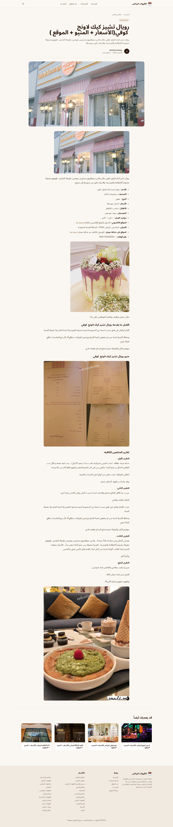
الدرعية (82, 807)
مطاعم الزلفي (80, 797)
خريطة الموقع (114, 790)
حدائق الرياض (46, 810)
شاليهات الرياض (45, 784)
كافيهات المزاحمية (45, 797)
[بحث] (23, 4)
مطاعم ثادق (47, 794)
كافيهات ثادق (46, 804)
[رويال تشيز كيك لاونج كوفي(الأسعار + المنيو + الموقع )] (86, 152)
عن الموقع (73, 4)
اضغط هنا (74, 232)
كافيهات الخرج (80, 800)
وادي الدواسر (80, 804)
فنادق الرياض (46, 800)
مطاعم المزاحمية (45, 777)
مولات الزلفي (46, 807)
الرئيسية (94, 4)
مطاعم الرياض (80, 777)
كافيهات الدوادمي (45, 790)
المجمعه (82, 790)
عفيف (83, 810)
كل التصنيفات (113, 781)
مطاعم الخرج (80, 787)
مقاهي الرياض (116, 14)
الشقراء (48, 787)
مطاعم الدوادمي (79, 794)
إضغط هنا (80, 222)
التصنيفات (84, 4)
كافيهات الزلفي (46, 781)
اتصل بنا (63, 4)
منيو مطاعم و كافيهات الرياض (75, 784)
